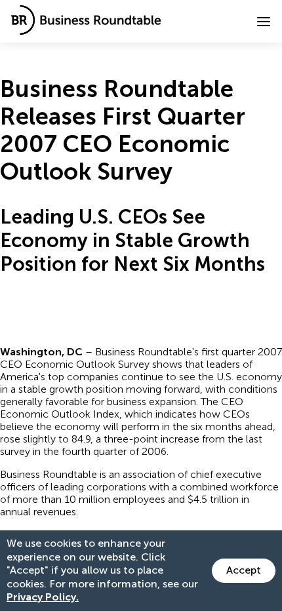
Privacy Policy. (43, 597)
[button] (264, 22)
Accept (243, 570)
